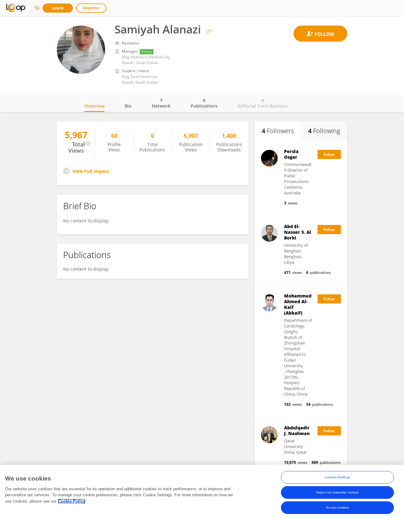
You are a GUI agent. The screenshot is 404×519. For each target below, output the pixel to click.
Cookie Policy (71, 501)
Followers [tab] (278, 131)
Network (161, 103)
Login (57, 8)
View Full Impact (91, 171)
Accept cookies (337, 507)
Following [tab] (324, 131)
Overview (94, 106)
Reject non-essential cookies (337, 492)
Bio (128, 106)
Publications (204, 103)
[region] (202, 492)
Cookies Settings (337, 477)
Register (91, 8)
